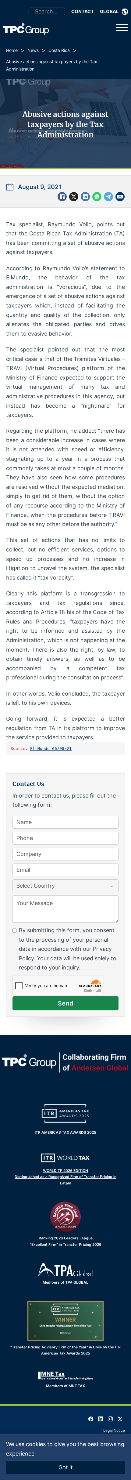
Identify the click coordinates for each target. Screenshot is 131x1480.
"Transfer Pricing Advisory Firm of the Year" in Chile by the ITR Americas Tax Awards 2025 (65, 1350)
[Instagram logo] (110, 1416)
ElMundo (17, 277)
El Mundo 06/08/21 (51, 748)
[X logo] (120, 1416)
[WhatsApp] (96, 196)
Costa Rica (59, 50)
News (33, 50)
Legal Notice (114, 1430)
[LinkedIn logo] (100, 1416)
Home (12, 50)
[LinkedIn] (85, 196)
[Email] (120, 196)
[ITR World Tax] (65, 1158)
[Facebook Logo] (91, 1416)
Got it (65, 1467)
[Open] (122, 27)
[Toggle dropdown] (125, 12)
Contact (82, 11)
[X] (73, 196)
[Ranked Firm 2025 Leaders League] (65, 1217)
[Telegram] (108, 196)
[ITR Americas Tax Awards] (65, 1113)
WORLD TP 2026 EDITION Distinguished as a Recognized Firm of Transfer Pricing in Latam (65, 1176)
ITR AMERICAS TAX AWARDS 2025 (65, 1132)
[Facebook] (62, 196)
